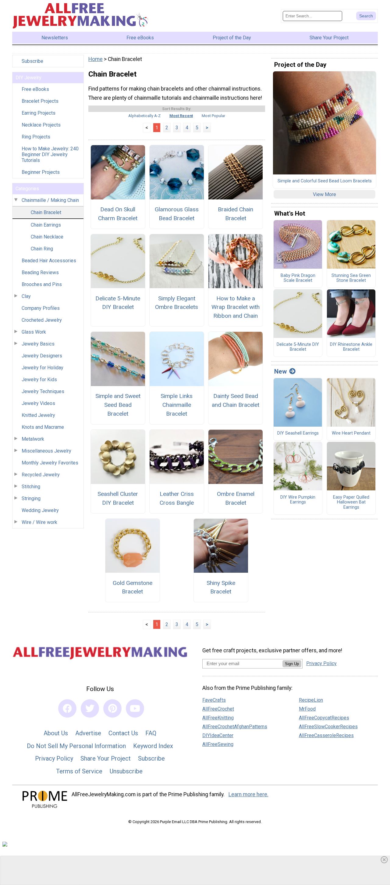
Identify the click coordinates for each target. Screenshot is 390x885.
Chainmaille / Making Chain (50, 200)
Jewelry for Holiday (42, 368)
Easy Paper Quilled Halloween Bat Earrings (351, 502)
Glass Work (34, 332)
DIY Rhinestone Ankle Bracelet (351, 347)
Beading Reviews (40, 272)
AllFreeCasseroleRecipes (326, 735)
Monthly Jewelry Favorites (50, 463)
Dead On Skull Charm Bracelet (117, 214)
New (280, 371)
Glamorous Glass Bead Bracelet (177, 214)
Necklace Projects (41, 125)
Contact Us (123, 733)
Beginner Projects (41, 172)
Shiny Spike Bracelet (221, 587)
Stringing (31, 498)
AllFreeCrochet (218, 709)
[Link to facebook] (67, 708)
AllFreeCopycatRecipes (324, 718)
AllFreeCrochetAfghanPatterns (234, 726)
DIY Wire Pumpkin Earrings (297, 500)
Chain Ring (42, 249)
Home (95, 59)
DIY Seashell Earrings (298, 433)
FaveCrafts (214, 700)
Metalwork (33, 439)
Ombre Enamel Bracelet (235, 498)
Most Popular (213, 115)
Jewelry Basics (38, 344)
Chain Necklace (47, 237)
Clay (26, 296)
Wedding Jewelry (40, 510)
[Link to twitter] (90, 708)
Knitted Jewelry (38, 415)
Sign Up (292, 663)
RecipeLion (311, 700)
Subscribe (32, 61)
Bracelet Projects (40, 101)
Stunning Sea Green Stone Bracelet (351, 278)
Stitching (31, 486)
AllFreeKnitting (218, 718)
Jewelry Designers (42, 356)
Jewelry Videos (38, 403)
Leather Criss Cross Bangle (177, 498)
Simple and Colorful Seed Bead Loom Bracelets (325, 181)
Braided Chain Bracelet (235, 214)
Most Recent (181, 115)
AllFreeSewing (217, 744)
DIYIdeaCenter (217, 735)
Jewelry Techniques (43, 391)
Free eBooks (35, 89)
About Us (56, 733)
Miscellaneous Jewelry (46, 451)
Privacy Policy (54, 758)
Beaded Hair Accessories (49, 260)
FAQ (150, 733)
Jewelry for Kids (39, 379)
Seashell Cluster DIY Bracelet (118, 498)
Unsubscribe (126, 771)
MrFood (307, 709)
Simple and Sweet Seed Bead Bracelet (117, 404)
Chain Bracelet (46, 212)
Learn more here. (248, 794)
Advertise (88, 733)
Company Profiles (41, 308)
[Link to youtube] (135, 708)
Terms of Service (79, 771)
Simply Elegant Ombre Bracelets (176, 303)
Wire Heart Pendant (351, 433)
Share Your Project (105, 758)
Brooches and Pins (42, 284)
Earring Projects (38, 113)
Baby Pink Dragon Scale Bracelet (298, 278)
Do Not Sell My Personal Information (76, 746)
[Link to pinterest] (112, 708)
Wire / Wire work (39, 522)
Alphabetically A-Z (144, 115)
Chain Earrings (46, 225)
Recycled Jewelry (41, 475)
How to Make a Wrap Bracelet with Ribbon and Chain (235, 307)
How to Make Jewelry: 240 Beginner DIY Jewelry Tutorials (50, 154)
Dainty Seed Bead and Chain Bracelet (235, 400)
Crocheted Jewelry (42, 320)
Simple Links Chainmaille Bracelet (177, 404)
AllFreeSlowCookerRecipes (328, 726)
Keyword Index (153, 746)
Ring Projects (36, 137)
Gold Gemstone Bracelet (132, 587)
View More (324, 194)
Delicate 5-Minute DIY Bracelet (117, 303)
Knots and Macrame (43, 427)
